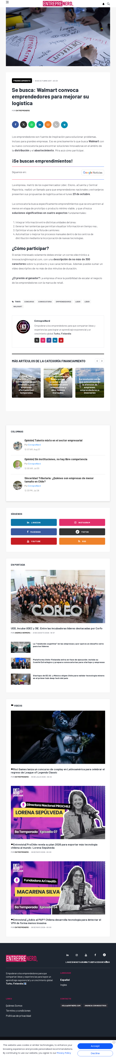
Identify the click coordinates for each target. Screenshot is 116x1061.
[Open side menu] (7, 2)
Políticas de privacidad (18, 1015)
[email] (48, 124)
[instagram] (42, 340)
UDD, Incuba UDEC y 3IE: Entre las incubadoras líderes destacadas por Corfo (56, 628)
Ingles (63, 984)
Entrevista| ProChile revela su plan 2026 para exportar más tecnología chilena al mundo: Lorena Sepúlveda (54, 846)
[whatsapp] (31, 124)
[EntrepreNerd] (58, 4)
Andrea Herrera (22, 633)
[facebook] (15, 124)
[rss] (106, 961)
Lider (77, 301)
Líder (87, 301)
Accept (95, 1046)
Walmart (17, 306)
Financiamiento (22, 80)
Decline (95, 1053)
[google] (104, 954)
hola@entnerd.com (71, 1005)
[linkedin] (39, 124)
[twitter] (23, 124)
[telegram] (64, 124)
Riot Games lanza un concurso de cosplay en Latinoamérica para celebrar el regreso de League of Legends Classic (58, 770)
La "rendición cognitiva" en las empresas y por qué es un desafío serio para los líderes (68, 645)
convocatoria (45, 301)
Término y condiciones (18, 1010)
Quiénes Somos (14, 1005)
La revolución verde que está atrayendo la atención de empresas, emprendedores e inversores (89, 386)
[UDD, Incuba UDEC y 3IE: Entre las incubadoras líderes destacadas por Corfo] (58, 597)
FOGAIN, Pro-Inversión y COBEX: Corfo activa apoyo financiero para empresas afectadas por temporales (26, 384)
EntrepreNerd (23, 110)
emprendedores (63, 301)
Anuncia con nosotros (95, 1005)
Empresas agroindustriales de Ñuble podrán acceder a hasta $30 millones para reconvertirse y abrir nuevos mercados (58, 383)
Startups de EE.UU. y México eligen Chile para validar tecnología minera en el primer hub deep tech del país (68, 676)
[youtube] (61, 340)
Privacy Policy (64, 1052)
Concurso (29, 301)
